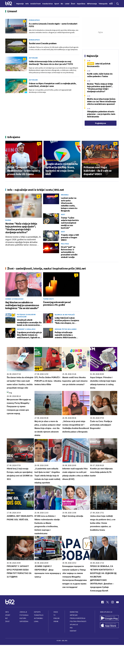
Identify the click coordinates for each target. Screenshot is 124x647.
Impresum (73, 615)
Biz (6, 618)
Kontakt (73, 631)
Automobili (38, 618)
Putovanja (24, 615)
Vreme (56, 621)
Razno (8, 220)
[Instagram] (112, 602)
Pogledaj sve (100, 123)
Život (7, 621)
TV (54, 615)
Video (56, 612)
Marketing (74, 612)
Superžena (24, 621)
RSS (71, 628)
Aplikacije (74, 625)
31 (115, 143)
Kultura (23, 618)
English (57, 618)
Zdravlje (23, 612)
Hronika (65, 195)
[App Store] (109, 625)
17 (13, 329)
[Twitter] (107, 602)
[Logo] (8, 4)
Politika (65, 244)
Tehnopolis (38, 615)
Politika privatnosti (78, 621)
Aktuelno (33, 58)
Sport (7, 615)
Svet (63, 214)
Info (7, 612)
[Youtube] (117, 602)
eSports (37, 612)
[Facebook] (102, 602)
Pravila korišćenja (77, 618)
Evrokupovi (34, 20)
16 (51, 315)
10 (24, 41)
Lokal (36, 621)
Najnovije (20, 4)
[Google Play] (109, 618)
